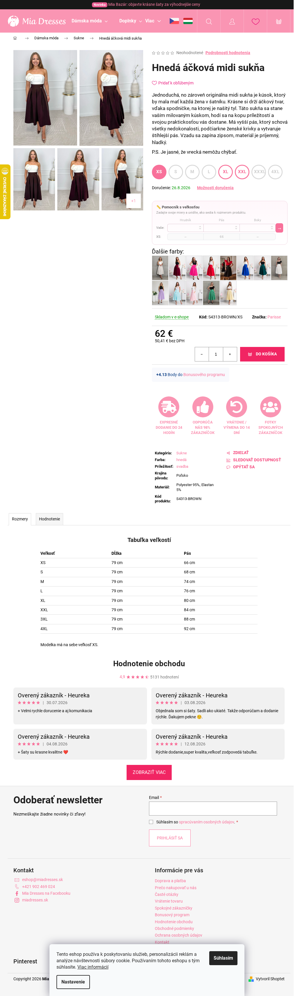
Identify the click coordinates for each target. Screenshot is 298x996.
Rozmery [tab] (20, 519)
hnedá (181, 460)
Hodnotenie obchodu (149, 663)
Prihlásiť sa (170, 838)
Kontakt (162, 942)
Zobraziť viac (149, 772)
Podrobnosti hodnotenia (227, 52)
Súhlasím (223, 958)
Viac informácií (93, 967)
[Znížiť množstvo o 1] (202, 354)
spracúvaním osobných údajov (206, 822)
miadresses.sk (35, 900)
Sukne (181, 453)
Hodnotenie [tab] (49, 519)
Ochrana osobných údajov (178, 935)
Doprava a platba (170, 880)
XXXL (259, 171)
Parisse (274, 317)
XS (159, 171)
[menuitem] (89, 21)
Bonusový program (172, 914)
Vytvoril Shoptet (270, 978)
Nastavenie (73, 982)
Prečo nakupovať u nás (175, 887)
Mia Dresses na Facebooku (46, 893)
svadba (182, 466)
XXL (242, 171)
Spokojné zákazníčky (173, 908)
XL (225, 171)
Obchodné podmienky (174, 928)
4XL (275, 171)
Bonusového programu (204, 374)
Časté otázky (166, 894)
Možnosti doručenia (215, 187)
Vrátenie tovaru (169, 901)
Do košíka (266, 354)
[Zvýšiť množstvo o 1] (230, 354)
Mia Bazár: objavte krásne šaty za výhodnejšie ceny (147, 4)
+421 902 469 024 (38, 886)
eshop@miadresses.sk (42, 879)
